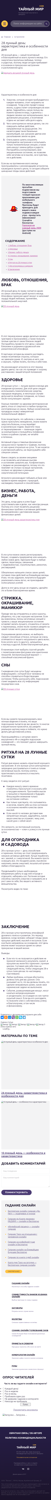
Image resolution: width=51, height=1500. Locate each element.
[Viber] (13, 1017)
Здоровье (13, 249)
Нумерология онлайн (23, 1355)
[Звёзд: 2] (14, 1024)
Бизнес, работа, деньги (18, 252)
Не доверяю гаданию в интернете (22, 1399)
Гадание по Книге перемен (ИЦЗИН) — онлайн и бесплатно (23, 1220)
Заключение (14, 269)
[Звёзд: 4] (31, 1024)
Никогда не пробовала (16, 1401)
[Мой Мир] (9, 1017)
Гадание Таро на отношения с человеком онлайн (22, 1235)
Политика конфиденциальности (25, 1438)
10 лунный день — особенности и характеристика (23, 1154)
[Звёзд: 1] (5, 1024)
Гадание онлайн (20, 1283)
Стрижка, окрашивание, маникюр (23, 256)
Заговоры (17, 1308)
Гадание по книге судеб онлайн (23, 1257)
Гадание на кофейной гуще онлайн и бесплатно (21, 1243)
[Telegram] (24, 1017)
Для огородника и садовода (20, 266)
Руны (14, 1366)
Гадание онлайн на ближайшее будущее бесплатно (23, 1250)
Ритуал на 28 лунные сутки (20, 263)
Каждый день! (11, 1388)
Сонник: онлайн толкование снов (30, 1330)
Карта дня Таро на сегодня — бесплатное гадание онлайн (22, 1263)
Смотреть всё (13, 1271)
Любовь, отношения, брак (20, 245)
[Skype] (20, 1017)
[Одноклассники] (5, 1017)
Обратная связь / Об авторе (25, 1433)
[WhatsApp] (16, 1017)
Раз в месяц (10, 1394)
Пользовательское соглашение (26, 1457)
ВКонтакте (23, 1469)
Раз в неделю (11, 1391)
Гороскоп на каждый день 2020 (31, 226)
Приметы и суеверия (22, 1343)
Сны (10, 259)
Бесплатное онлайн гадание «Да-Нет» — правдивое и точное (24, 1212)
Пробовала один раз (15, 1396)
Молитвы (17, 1319)
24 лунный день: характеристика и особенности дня (24, 1094)
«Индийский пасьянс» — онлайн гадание (23, 1227)
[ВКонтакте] (2, 1017)
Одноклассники (28, 1469)
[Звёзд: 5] (40, 1024)
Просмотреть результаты (25, 1410)
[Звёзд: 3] (22, 1024)
